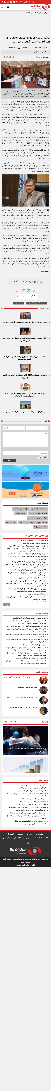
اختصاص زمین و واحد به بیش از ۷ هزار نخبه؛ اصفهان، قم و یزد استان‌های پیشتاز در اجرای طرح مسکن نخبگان (26, 654)
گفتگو (38, 672)
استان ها (43, 52)
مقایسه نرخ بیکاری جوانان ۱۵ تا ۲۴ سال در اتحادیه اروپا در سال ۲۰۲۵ (26, 817)
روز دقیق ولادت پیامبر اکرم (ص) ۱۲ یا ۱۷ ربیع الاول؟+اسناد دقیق (26, 626)
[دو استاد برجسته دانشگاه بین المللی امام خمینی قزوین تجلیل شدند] (25, 315)
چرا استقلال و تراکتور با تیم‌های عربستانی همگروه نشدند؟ (28, 813)
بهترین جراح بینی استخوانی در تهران (33, 522)
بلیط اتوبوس (11, 522)
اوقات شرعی (18, 838)
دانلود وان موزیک (40, 526)
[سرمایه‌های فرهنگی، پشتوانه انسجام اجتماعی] (43, 710)
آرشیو (6, 605)
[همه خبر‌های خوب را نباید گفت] (43, 690)
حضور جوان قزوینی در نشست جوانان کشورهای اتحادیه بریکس (26, 412)
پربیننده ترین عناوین (40, 536)
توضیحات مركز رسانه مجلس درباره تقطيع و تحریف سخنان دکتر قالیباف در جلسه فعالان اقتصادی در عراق (26, 662)
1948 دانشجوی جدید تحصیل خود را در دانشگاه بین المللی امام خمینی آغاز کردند (24, 339)
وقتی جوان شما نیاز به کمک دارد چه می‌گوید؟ (31, 804)
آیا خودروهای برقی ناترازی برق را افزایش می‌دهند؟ (30, 570)
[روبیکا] (17, 1)
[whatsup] (10, 57)
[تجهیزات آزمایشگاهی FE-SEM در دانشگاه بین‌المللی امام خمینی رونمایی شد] (25, 368)
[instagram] (6, 722)
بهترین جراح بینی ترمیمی (37, 517)
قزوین (36, 52)
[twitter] (13, 57)
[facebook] (4, 57)
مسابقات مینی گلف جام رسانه (36, 594)
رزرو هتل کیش (20, 513)
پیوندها (20, 834)
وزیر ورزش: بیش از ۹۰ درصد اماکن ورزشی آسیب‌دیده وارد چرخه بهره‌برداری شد (26, 635)
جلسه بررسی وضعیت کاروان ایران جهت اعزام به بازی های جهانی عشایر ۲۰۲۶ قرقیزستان (26, 598)
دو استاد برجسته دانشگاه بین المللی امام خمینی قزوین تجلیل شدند (24, 322)
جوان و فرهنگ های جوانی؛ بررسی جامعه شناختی (31, 810)
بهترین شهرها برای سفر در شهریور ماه (34, 645)
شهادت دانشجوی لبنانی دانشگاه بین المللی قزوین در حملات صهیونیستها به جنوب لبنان (24, 394)
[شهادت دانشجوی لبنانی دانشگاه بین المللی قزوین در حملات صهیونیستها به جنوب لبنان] (25, 387)
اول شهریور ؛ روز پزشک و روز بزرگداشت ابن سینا (31, 658)
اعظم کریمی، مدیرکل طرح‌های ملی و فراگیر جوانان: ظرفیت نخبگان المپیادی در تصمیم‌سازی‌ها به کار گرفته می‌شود (25, 622)
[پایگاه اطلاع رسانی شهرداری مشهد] (25, 490)
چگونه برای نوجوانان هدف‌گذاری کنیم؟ (34, 785)
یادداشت (44, 672)
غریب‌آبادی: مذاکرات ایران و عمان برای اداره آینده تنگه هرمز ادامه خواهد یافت (25, 574)
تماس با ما (39, 834)
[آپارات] (5, 1)
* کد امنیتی (44, 450)
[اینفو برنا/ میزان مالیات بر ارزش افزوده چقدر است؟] (25, 772)
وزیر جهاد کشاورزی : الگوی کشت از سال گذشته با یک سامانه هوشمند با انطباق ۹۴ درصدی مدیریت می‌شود (27, 590)
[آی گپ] (2, 1)
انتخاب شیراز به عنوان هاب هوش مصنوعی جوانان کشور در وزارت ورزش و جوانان (26, 557)
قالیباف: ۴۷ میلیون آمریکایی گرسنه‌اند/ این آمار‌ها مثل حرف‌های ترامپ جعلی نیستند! (26, 630)
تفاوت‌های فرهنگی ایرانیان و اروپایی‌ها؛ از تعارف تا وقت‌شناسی (27, 807)
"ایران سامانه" (20, 865)
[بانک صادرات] (25, 473)
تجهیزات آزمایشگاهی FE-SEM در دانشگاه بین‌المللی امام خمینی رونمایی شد (24, 376)
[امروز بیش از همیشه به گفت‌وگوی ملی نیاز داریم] (43, 700)
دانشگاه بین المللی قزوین (35, 303)
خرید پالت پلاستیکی (39, 508)
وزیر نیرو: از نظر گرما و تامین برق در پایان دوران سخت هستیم (26, 554)
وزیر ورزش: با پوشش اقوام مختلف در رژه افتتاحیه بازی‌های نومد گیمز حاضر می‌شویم (26, 584)
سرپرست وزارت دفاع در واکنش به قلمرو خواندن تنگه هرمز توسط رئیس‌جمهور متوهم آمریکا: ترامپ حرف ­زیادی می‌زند (26, 649)
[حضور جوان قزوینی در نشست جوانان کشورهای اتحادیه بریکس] (25, 405)
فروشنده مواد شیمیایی (38, 513)
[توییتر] (14, 1)
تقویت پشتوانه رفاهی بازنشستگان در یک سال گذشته (29, 618)
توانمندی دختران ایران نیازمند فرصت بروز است (31, 824)
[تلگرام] (11, 1)
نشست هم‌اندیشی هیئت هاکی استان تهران (32, 578)
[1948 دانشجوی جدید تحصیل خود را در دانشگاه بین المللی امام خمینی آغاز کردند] (25, 331)
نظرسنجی (6, 838)
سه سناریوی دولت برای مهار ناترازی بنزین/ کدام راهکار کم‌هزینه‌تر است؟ (26, 794)
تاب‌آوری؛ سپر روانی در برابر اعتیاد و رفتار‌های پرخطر (30, 821)
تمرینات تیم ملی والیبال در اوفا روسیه (34, 543)
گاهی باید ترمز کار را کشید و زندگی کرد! (34, 799)
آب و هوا (28, 838)
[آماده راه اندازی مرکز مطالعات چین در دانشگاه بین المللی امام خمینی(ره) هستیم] (25, 350)
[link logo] (40, 7)
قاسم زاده (17, 303)
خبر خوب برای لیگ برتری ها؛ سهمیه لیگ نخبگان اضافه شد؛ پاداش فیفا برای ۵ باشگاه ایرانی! (25, 640)
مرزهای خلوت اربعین (21, 508)
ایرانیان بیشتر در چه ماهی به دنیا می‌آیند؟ (33, 788)
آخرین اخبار (28, 536)
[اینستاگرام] (8, 1)
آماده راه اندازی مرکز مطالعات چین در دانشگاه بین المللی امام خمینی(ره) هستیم (24, 358)
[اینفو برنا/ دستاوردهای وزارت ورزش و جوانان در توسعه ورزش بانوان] (25, 740)
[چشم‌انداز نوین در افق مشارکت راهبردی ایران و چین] (43, 680)
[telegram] (7, 57)
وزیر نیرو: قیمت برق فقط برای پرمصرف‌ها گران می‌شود (29, 562)
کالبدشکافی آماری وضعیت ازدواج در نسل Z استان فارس (28, 581)
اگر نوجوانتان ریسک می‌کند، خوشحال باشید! (32, 791)
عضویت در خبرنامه (41, 838)
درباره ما (29, 834)
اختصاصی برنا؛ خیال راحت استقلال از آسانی (32, 540)
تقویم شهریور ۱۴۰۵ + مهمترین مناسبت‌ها (33, 802)
